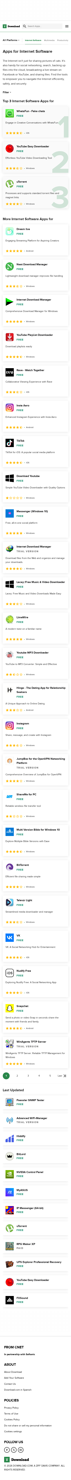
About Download (13, 1372)
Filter (6, 92)
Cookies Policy (12, 1419)
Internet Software (33, 40)
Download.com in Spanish (18, 1389)
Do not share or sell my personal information (28, 1425)
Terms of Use (11, 1413)
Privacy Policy (11, 1407)
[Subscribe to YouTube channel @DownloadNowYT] (20, 1450)
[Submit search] (24, 26)
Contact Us (10, 1383)
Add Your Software (14, 1377)
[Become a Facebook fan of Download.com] (7, 1450)
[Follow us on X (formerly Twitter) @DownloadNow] (14, 1450)
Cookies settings (13, 1431)
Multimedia (49, 40)
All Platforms (10, 40)
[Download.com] (11, 26)
